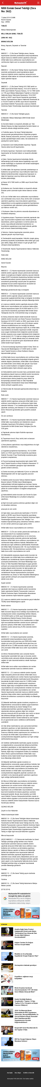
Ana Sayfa (9, 1073)
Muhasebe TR (11, 1078)
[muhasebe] (20, 4)
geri (2, 2)
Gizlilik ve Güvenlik (28, 1073)
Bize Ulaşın (18, 1073)
